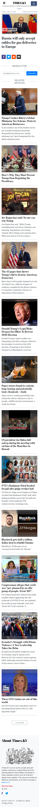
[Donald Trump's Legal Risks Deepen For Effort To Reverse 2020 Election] (19, 312)
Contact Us (20, 801)
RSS (5, 789)
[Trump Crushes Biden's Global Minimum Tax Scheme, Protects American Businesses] (19, 101)
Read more (6, 782)
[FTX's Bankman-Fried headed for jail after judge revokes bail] (19, 469)
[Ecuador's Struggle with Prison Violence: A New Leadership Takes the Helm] (19, 625)
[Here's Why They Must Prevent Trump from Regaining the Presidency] (19, 158)
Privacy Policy (7, 803)
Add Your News (7, 786)
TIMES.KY (19, 3)
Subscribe (32, 73)
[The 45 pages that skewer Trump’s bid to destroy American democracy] (19, 255)
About (28, 801)
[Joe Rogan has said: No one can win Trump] (19, 201)
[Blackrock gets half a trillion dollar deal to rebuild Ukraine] (19, 523)
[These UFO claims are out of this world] (19, 683)
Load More (19, 723)
